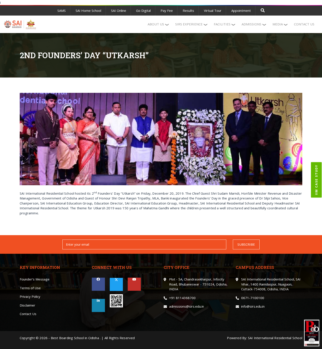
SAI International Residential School (275, 338)
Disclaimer (27, 305)
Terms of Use (30, 288)
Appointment (241, 10)
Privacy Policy (30, 296)
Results (188, 10)
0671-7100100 (252, 298)
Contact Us (28, 314)
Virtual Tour (212, 10)
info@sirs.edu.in (253, 306)
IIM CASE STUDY (316, 180)
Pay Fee (167, 10)
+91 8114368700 (182, 298)
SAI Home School (88, 10)
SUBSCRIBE (246, 244)
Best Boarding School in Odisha (75, 338)
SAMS (61, 10)
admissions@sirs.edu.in (186, 306)
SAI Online (118, 10)
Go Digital (143, 10)
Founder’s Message (35, 279)
